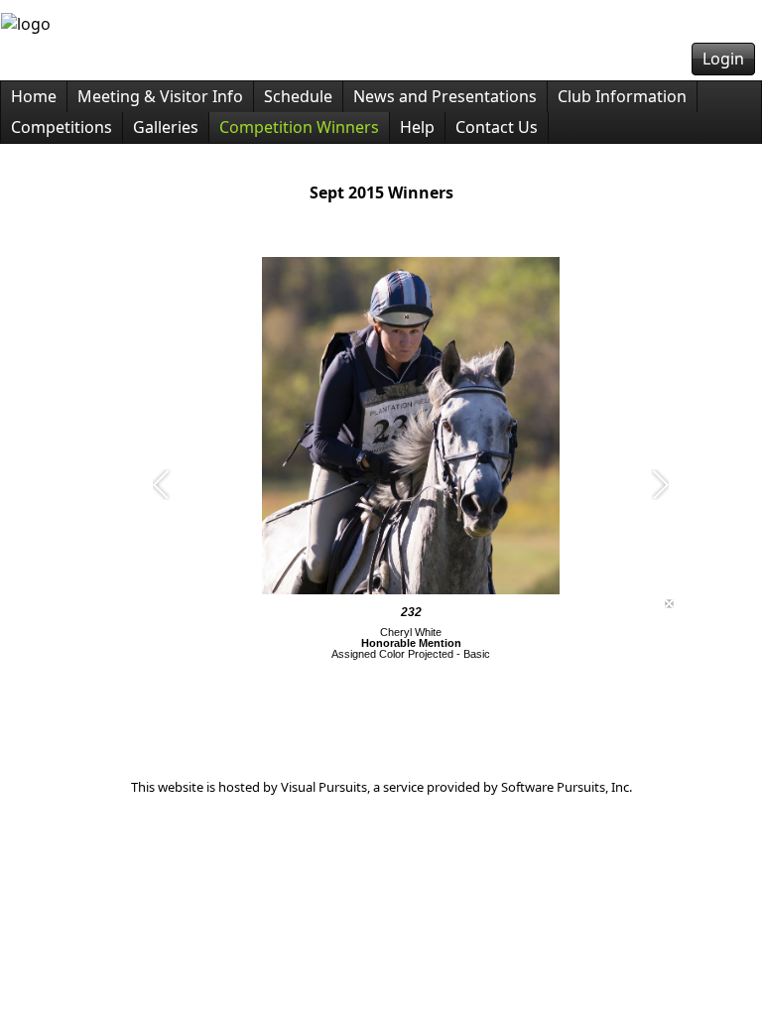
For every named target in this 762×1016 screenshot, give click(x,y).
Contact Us (496, 127)
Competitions (61, 127)
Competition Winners (299, 127)
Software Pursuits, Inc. (566, 787)
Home (34, 96)
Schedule (298, 96)
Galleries (165, 127)
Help (417, 127)
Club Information (622, 96)
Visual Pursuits (324, 787)
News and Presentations (445, 96)
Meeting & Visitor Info (160, 96)
